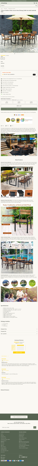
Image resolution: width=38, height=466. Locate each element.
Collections (5, 8)
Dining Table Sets (3, 449)
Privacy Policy (21, 436)
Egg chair (2, 445)
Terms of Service (3, 440)
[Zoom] (36, 51)
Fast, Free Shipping (22, 446)
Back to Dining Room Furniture (19, 416)
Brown (3, 58)
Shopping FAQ (3, 331)
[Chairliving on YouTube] (23, 457)
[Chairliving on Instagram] (19, 457)
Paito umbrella (3, 446)
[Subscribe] (34, 427)
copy (34, 74)
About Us (2, 435)
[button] (3, 55)
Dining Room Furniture (11, 8)
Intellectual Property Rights (5, 439)
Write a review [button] (19, 352)
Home (2, 8)
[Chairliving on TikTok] (26, 457)
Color (2, 56)
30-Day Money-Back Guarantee (24, 445)
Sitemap (20, 440)
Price (2, 61)
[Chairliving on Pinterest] (24, 457)
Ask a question (3, 333)
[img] (4, 358)
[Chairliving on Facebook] (21, 457)
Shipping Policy (4, 329)
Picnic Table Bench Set (4, 450)
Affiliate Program (21, 439)
